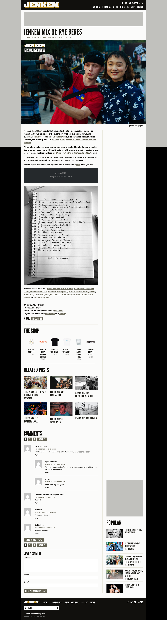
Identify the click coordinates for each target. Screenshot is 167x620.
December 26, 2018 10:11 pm (45, 449)
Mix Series (37, 318)
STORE (92, 602)
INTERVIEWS (106, 6)
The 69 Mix (39, 294)
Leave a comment (32, 554)
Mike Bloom (49, 37)
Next (41, 439)
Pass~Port (28, 294)
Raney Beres (38, 137)
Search (25, 608)
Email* (26, 582)
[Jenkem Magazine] (41, 5)
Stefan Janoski (75, 291)
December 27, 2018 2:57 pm (45, 497)
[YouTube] (135, 3)
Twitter (62, 313)
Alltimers (52, 291)
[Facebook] (122, 3)
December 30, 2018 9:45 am (45, 527)
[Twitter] (126, 3)
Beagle (48, 294)
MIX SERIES (124, 6)
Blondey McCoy (81, 288)
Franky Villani (89, 291)
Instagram (50, 313)
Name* (26, 575)
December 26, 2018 (32, 37)
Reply (37, 455)
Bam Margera (68, 294)
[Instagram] (130, 3)
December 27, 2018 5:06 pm (55, 464)
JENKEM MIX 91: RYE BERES (53, 32)
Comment (28, 557)
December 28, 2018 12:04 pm (45, 512)
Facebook (58, 310)
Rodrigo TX (62, 291)
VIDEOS (115, 6)
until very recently (56, 137)
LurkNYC (57, 294)
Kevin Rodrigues (41, 297)
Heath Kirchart (53, 288)
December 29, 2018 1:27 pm (55, 482)
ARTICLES (96, 6)
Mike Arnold (81, 294)
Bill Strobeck (67, 288)
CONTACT (140, 6)
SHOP (133, 6)
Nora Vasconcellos (38, 291)
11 (71, 37)
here (78, 164)
